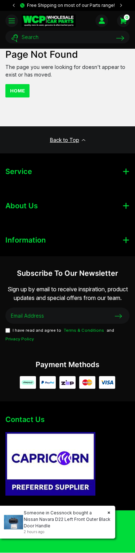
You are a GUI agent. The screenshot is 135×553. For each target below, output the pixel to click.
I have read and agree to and (59, 334)
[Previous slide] (14, 5)
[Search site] (120, 38)
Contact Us (25, 419)
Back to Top (64, 140)
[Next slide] (121, 5)
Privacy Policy (19, 338)
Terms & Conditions (84, 330)
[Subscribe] (118, 315)
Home (17, 90)
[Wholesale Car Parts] (49, 20)
